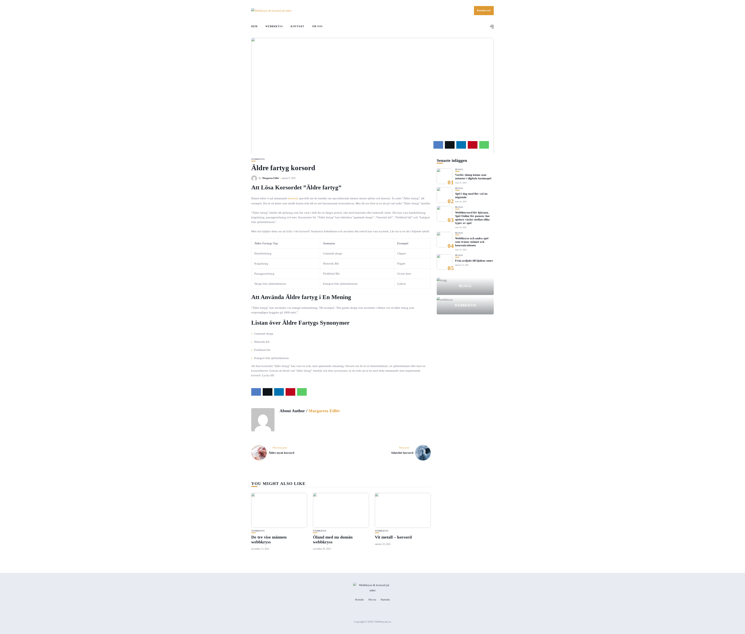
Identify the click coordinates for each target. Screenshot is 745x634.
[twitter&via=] (450, 145)
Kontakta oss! (484, 10)
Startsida (385, 599)
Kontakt (297, 26)
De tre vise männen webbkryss (269, 539)
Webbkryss (274, 26)
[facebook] (438, 145)
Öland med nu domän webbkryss (333, 539)
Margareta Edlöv (270, 178)
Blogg (459, 169)
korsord (292, 198)
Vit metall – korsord (393, 537)
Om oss (317, 26)
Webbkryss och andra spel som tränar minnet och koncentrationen (471, 242)
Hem (254, 26)
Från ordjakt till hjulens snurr (474, 260)
